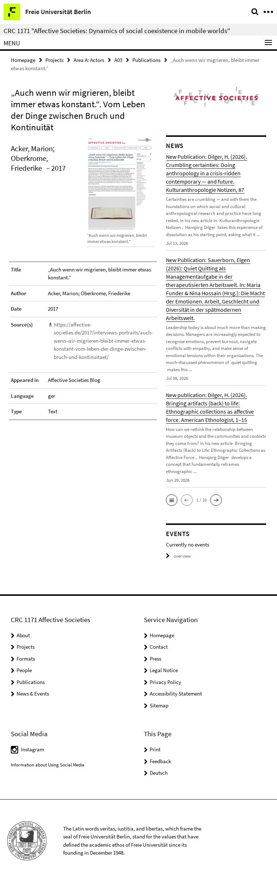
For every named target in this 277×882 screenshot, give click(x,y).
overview (182, 556)
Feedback (160, 761)
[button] (171, 500)
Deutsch (159, 772)
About (23, 635)
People (24, 670)
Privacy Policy (165, 682)
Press (155, 658)
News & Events (33, 693)
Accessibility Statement (176, 693)
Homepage (23, 60)
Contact (159, 646)
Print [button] (155, 749)
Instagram (32, 749)
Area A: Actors (89, 60)
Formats (26, 658)
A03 (118, 60)
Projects (54, 60)
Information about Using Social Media (47, 765)
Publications (146, 60)
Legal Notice (164, 670)
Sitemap (159, 705)
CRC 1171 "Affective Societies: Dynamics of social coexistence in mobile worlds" (117, 30)
